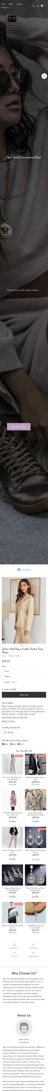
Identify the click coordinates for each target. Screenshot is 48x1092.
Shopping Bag (33, 956)
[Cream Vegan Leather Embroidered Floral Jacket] (35, 799)
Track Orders (33, 948)
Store (3, 656)
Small (11, 682)
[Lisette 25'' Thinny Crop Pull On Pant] (12, 837)
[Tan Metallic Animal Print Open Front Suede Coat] (12, 799)
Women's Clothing (14, 656)
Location (20, 4)
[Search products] (44, 76)
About (11, 4)
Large (7, 671)
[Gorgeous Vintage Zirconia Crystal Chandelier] (12, 875)
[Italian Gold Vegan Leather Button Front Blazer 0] (24, 610)
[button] (9, 732)
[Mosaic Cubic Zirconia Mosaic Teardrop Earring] (35, 875)
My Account (14, 948)
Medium (7, 676)
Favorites (14, 956)
